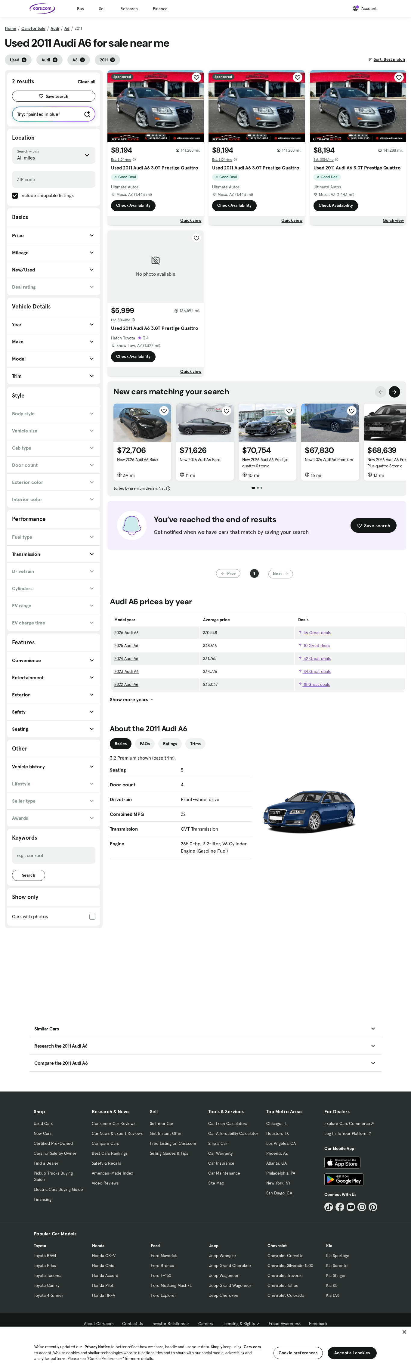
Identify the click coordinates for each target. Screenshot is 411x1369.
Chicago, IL (276, 1123)
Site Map (216, 1183)
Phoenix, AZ (277, 1153)
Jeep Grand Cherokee (230, 1265)
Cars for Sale (33, 28)
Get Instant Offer (166, 1133)
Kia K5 (331, 1285)
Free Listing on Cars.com (173, 1143)
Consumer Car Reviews (113, 1123)
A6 (67, 28)
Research (129, 8)
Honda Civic (103, 1265)
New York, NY (278, 1183)
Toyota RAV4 (45, 1255)
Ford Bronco (162, 1265)
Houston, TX (277, 1133)
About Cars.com (99, 1323)
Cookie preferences (298, 1352)
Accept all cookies (352, 1352)
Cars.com (252, 1346)
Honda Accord (105, 1275)
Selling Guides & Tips (169, 1153)
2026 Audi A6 (126, 632)
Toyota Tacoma (47, 1275)
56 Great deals (316, 632)
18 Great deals (316, 684)
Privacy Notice (97, 1346)
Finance (160, 8)
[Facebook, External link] (339, 1207)
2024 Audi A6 (126, 658)
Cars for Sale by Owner (55, 1153)
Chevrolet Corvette (285, 1255)
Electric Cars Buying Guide (58, 1189)
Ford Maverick (164, 1255)
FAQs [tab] (145, 743)
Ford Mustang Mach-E (171, 1285)
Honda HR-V (103, 1295)
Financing (42, 1199)
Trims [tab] (195, 743)
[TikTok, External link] (328, 1207)
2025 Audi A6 (126, 645)
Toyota (40, 1245)
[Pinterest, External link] (373, 1207)
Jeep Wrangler (222, 1255)
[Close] (404, 1332)
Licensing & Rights (238, 1323)
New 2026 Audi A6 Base (137, 459)
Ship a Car (217, 1143)
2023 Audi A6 (126, 671)
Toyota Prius (45, 1265)
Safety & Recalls (106, 1163)
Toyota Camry (46, 1285)
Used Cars (43, 1123)
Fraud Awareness (285, 1323)
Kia (329, 1245)
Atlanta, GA (276, 1163)
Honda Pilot (102, 1285)
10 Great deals (316, 645)
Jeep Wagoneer (224, 1275)
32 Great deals (316, 658)
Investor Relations (168, 1323)
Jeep (213, 1245)
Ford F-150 (161, 1275)
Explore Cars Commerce (347, 1123)
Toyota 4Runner (48, 1295)
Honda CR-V (104, 1255)
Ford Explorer (163, 1295)
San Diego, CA (279, 1193)
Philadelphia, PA (280, 1173)
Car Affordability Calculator (233, 1133)
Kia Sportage (337, 1255)
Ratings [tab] (170, 743)
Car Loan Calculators (227, 1123)
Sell (102, 8)
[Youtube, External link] (351, 1207)
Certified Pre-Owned (53, 1143)
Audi (55, 28)
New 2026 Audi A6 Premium (329, 459)
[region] (205, 1347)
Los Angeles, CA (281, 1143)
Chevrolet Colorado (285, 1295)
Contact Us (132, 1323)
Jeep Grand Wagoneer (230, 1285)
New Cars (42, 1133)
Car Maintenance (224, 1173)
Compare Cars (105, 1143)
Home (10, 28)
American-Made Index (112, 1173)
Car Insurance (221, 1163)
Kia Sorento (337, 1265)
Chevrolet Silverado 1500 (290, 1265)
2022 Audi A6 (126, 684)
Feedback (318, 1323)
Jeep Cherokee (223, 1295)
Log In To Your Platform (346, 1133)
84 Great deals (316, 671)
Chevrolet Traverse (285, 1275)
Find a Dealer (46, 1163)
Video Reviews (105, 1183)
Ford (155, 1245)
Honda (98, 1245)
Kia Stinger (336, 1275)
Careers (205, 1323)
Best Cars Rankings (110, 1153)
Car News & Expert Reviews (117, 1133)
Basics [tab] (121, 743)
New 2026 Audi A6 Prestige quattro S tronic (265, 463)
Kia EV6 (333, 1295)
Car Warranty (220, 1153)
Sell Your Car (161, 1123)
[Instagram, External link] (361, 1207)
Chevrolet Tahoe (282, 1285)
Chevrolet (277, 1245)
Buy (80, 8)
